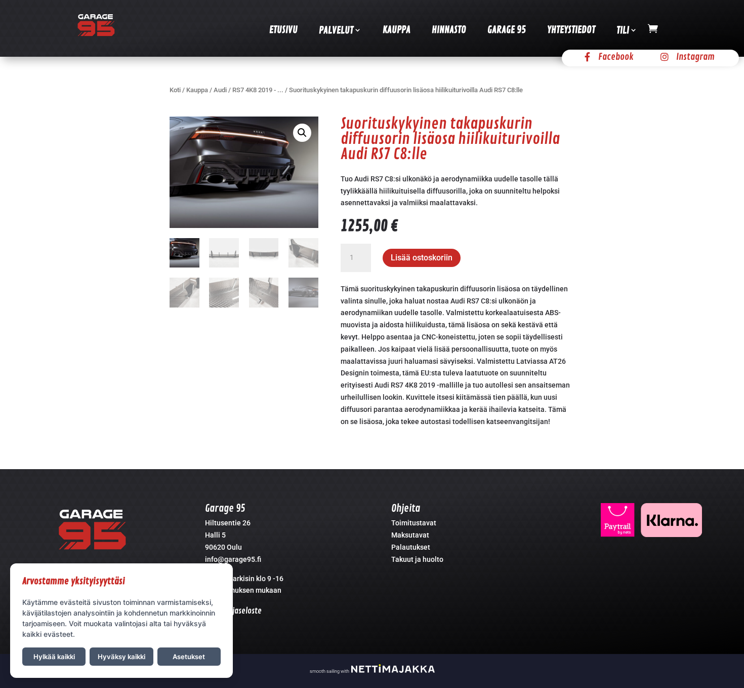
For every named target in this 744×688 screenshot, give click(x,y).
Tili (622, 30)
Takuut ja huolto (417, 559)
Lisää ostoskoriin (421, 257)
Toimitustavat (413, 523)
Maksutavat (410, 535)
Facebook (616, 56)
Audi (220, 90)
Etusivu (283, 30)
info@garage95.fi (233, 559)
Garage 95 (506, 30)
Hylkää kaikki (54, 657)
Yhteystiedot (571, 30)
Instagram (695, 56)
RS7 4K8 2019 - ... (257, 90)
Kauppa (396, 30)
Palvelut (336, 30)
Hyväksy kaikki (121, 657)
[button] (302, 133)
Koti (175, 90)
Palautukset (410, 547)
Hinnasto (449, 30)
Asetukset (189, 657)
